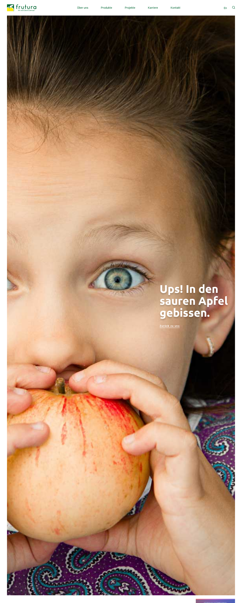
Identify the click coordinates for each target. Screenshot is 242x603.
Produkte (106, 7)
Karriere (153, 7)
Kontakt (175, 7)
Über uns (82, 7)
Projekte (130, 7)
